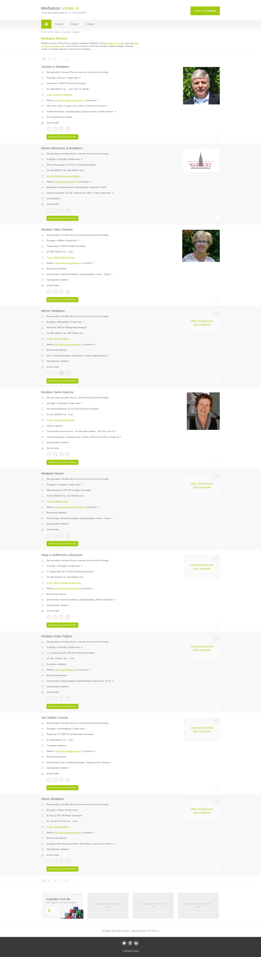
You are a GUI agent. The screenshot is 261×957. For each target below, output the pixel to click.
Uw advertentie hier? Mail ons (108, 905)
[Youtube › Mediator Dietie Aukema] (67, 454)
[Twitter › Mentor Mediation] (49, 373)
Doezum (61, 78)
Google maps (74, 78)
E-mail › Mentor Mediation (58, 339)
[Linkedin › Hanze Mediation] (61, 861)
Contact (90, 24)
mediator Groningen (115, 43)
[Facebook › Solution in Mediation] (55, 128)
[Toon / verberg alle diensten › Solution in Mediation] (93, 111)
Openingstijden (54, 198)
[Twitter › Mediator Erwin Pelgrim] (49, 698)
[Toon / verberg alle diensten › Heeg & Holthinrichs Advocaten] (93, 599)
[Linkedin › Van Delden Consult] (61, 779)
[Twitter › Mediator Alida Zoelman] (49, 291)
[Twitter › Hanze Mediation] (49, 861)
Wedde (61, 240)
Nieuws (59, 24)
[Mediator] (46, 24)
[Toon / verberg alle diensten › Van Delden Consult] (93, 762)
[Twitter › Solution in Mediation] (49, 128)
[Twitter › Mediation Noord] (49, 535)
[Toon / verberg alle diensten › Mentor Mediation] (93, 355)
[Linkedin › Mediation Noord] (61, 535)
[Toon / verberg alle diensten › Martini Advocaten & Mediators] (93, 192)
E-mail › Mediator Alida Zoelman (60, 257)
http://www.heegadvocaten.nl (67, 588)
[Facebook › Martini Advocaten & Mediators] (55, 210)
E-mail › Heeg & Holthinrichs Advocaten (64, 583)
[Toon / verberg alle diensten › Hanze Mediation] (93, 843)
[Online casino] (64, 907)
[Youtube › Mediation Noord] (67, 535)
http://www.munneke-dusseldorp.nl (70, 507)
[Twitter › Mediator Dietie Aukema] (49, 454)
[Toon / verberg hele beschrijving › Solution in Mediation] (93, 105)
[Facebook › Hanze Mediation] (55, 861)
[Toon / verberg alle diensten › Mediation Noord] (93, 518)
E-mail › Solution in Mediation (59, 95)
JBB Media (128, 951)
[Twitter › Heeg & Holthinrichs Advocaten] (49, 617)
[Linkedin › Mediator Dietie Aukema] (61, 454)
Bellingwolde (63, 322)
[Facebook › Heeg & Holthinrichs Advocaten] (55, 617)
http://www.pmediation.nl (65, 670)
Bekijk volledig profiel (62, 137)
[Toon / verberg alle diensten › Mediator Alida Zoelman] (93, 274)
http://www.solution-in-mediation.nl (70, 100)
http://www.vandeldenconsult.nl (68, 751)
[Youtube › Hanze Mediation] (67, 861)
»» (67, 59)
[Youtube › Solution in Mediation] (67, 128)
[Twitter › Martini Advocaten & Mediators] (49, 210)
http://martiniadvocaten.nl (66, 182)
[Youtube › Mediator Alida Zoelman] (67, 291)
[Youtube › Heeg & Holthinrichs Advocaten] (67, 617)
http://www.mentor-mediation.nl (68, 344)
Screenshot (92, 100)
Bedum (61, 810)
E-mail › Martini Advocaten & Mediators (64, 176)
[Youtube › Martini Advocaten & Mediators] (67, 210)
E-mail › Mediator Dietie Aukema (61, 420)
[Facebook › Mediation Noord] (55, 535)
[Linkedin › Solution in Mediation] (61, 128)
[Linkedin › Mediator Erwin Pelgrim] (61, 698)
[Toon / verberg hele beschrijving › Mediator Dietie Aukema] (93, 431)
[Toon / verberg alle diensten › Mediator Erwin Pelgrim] (93, 681)
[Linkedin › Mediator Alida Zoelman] (61, 291)
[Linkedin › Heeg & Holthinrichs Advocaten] (61, 617)
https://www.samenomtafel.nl (67, 263)
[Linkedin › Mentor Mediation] (61, 373)
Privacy (136, 951)
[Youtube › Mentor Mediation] (67, 373)
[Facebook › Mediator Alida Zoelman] (55, 291)
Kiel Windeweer (64, 729)
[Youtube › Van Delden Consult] (67, 779)
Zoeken (74, 24)
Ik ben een (205, 11)
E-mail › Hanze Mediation (58, 827)
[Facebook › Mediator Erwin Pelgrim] (55, 698)
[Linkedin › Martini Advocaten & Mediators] (61, 210)
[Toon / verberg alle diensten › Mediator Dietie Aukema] (93, 437)
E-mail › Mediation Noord (57, 501)
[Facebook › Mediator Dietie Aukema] (55, 454)
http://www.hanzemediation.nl (67, 832)
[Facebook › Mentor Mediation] (55, 373)
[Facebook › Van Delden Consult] (55, 779)
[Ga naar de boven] (217, 136)
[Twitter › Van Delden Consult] (49, 779)
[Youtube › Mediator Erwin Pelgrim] (67, 698)
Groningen (51, 78)
